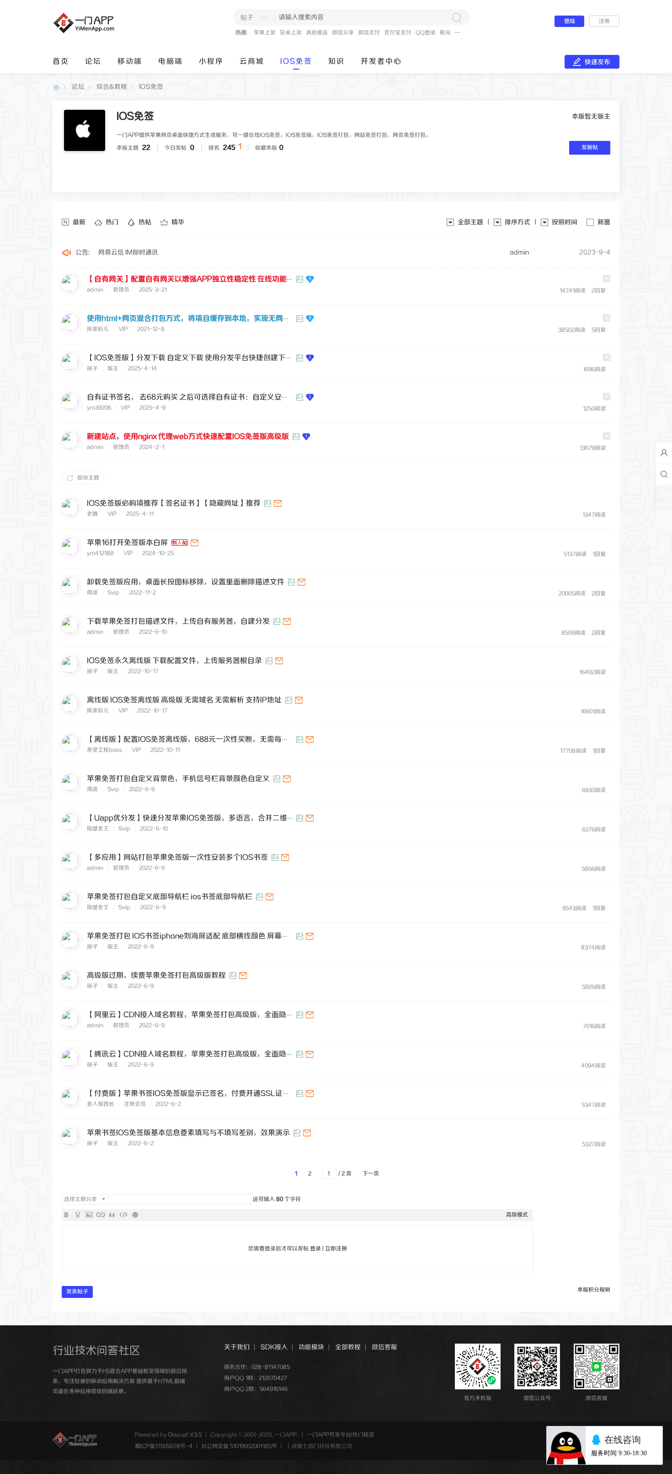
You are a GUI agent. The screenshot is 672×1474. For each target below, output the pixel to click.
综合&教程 (111, 87)
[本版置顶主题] (310, 358)
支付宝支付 (397, 33)
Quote (112, 1214)
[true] (456, 17)
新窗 (603, 222)
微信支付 (369, 33)
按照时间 (564, 222)
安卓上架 (291, 33)
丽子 (92, 368)
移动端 (129, 61)
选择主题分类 (80, 1199)
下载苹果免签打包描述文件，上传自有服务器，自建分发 (178, 621)
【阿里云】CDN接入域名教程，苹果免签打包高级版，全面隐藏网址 (197, 1015)
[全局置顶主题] (310, 279)
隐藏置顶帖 (606, 278)
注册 (604, 21)
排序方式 (517, 222)
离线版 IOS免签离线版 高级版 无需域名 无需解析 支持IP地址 (184, 700)
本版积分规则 (593, 1290)
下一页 (371, 1174)
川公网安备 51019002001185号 (239, 1446)
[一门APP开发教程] (109, 33)
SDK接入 (274, 1347)
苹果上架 (265, 33)
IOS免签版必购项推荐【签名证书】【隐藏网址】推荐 (174, 503)
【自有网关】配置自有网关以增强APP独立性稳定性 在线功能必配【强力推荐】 (216, 279)
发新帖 (589, 148)
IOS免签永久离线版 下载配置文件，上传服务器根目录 (174, 660)
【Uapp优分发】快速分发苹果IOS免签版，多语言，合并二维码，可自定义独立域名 (223, 818)
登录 (315, 1249)
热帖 (145, 222)
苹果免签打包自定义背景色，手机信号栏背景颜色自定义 (178, 779)
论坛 (93, 61)
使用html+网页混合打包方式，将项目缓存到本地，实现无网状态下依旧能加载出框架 (225, 318)
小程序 (211, 61)
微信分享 (343, 33)
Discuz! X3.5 (185, 1435)
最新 (79, 222)
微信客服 (384, 1347)
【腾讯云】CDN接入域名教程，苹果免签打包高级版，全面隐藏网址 (197, 1054)
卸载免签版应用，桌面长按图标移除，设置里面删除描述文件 (185, 582)
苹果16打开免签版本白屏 (127, 542)
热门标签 (363, 1435)
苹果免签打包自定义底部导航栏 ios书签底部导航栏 (169, 897)
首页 (61, 61)
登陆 (569, 21)
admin (519, 252)
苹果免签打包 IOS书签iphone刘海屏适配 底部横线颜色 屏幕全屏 (191, 936)
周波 (92, 593)
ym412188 (100, 553)
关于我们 (237, 1347)
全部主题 (470, 222)
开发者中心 (381, 61)
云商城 (252, 61)
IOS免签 (296, 61)
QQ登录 (426, 33)
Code (123, 1214)
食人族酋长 (100, 1104)
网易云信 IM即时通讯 (128, 252)
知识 (336, 61)
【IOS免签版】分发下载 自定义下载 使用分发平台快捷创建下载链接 (197, 358)
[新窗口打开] (278, 503)
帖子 (246, 18)
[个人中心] (663, 452)
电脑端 (170, 61)
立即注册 (336, 1249)
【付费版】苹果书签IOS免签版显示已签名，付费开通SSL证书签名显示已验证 (214, 1093)
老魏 (92, 514)
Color (77, 1214)
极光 (445, 33)
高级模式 (517, 1215)
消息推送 (317, 33)
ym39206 (99, 408)
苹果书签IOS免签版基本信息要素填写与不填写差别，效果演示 (188, 1133)
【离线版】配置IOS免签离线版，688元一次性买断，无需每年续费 (195, 739)
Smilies (134, 1214)
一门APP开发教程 (56, 87)
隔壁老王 (98, 829)
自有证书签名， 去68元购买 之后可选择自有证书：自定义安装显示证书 (202, 397)
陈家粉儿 (98, 329)
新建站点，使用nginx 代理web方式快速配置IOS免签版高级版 (188, 436)
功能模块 (311, 1347)
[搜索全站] (663, 474)
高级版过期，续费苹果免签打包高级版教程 (156, 975)
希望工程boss (104, 750)
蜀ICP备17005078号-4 (163, 1446)
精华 (177, 222)
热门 (112, 222)
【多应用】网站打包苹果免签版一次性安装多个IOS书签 (177, 857)
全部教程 (348, 1347)
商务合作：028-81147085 (257, 1367)
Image (89, 1214)
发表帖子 (77, 1292)
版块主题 (88, 478)
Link (100, 1214)
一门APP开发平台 (329, 1435)
